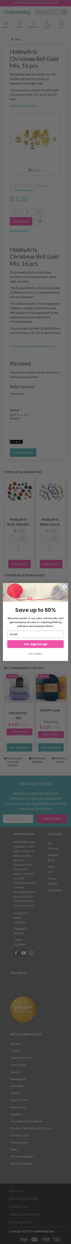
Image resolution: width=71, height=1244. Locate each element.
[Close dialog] (64, 586)
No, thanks (35, 653)
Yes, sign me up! (35, 644)
